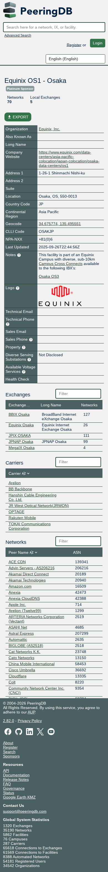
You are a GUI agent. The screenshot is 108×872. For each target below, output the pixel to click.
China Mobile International (32, 664)
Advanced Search (17, 35)
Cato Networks (21, 658)
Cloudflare (18, 676)
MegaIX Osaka (22, 447)
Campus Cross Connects (61, 263)
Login (97, 43)
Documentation (16, 775)
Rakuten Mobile (22, 518)
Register (74, 44)
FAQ (7, 784)
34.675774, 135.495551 (60, 223)
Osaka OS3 (49, 276)
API (6, 770)
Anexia (14, 592)
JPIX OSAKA (20, 435)
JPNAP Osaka (21, 441)
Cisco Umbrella (22, 670)
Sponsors (11, 756)
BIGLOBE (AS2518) (26, 645)
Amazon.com (20, 586)
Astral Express (21, 633)
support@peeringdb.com (25, 811)
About (8, 743)
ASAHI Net (18, 627)
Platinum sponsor (20, 88)
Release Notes (16, 779)
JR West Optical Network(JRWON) (39, 505)
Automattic (18, 639)
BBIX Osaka (19, 414)
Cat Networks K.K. (24, 651)
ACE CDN (17, 562)
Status (8, 793)
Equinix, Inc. (49, 129)
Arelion (15, 483)
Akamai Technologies (27, 580)
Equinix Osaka (21, 425)
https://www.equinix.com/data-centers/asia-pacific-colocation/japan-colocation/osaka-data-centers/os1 (69, 159)
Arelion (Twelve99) (25, 610)
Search (9, 751)
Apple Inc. (17, 604)
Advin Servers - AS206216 (32, 568)
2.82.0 (8, 720)
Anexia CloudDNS (24, 598)
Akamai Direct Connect (29, 574)
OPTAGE (16, 511)
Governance (14, 788)
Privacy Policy (30, 720)
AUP (31, 712)
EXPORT (18, 117)
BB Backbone (20, 489)
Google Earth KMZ (19, 797)
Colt (12, 682)
